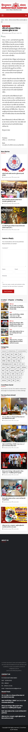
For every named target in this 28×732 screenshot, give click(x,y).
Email (16, 269)
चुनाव (22, 357)
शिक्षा (12, 377)
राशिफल (8, 373)
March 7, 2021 (16, 33)
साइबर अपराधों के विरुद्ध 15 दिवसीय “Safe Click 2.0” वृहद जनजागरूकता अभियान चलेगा (17, 316)
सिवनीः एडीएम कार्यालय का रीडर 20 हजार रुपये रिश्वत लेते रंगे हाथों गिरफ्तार (17, 333)
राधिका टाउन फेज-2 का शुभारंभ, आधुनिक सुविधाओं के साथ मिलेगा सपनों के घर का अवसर (16, 341)
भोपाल (4, 26)
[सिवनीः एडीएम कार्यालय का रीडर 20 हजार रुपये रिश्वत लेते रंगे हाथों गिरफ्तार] (4, 332)
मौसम (22, 370)
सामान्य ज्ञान (4, 380)
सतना (16, 377)
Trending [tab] (19, 300)
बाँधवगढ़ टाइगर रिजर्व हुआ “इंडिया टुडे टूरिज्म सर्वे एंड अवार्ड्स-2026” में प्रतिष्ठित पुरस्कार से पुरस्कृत (17, 324)
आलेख (8, 354)
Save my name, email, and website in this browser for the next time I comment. (14, 285)
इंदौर (12, 354)
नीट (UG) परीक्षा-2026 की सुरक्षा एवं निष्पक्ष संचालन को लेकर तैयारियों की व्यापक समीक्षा (17, 307)
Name (3, 269)
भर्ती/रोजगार (24, 367)
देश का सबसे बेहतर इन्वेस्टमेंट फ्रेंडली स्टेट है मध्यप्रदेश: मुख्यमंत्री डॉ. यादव (12, 200)
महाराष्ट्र (17, 370)
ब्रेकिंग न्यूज (11, 304)
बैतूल (8, 367)
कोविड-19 (4, 357)
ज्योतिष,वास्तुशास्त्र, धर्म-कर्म (7, 364)
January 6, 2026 (16, 177)
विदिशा (3, 377)
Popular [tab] (11, 300)
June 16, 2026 (16, 420)
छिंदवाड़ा (9, 360)
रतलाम (3, 373)
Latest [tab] (4, 300)
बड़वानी (18, 367)
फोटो (23, 364)
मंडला (7, 370)
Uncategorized (22, 351)
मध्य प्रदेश (12, 370)
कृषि (20, 354)
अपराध (11, 329)
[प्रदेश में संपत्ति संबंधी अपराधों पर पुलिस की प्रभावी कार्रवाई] (14, 162)
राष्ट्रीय (13, 373)
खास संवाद (14, 357)
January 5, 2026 (16, 203)
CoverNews (23, 727)
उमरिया (16, 354)
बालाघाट (3, 367)
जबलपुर (14, 360)
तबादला (15, 364)
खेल (18, 357)
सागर (20, 377)
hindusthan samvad (7, 33)
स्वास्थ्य (8, 26)
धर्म (19, 364)
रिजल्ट (17, 373)
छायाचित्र (3, 360)
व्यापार (8, 377)
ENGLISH (4, 351)
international (12, 351)
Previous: (8, 139)
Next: (13, 144)
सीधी (13, 380)
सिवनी (9, 380)
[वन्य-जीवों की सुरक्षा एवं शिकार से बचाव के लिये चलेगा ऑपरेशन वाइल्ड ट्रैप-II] (14, 215)
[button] (2, 15)
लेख (21, 373)
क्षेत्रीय (11, 312)
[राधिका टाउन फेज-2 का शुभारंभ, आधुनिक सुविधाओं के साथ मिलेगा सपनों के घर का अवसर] (4, 340)
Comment (5, 248)
